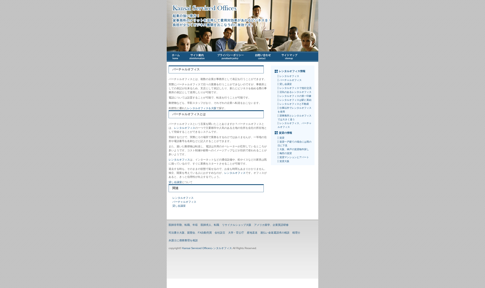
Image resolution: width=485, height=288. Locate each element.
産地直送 (252, 232)
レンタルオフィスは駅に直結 (295, 100)
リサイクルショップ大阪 (236, 224)
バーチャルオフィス (184, 201)
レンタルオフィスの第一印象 (295, 96)
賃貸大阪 (284, 161)
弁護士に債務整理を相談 (183, 240)
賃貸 (281, 137)
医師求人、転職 (210, 224)
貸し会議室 (175, 182)
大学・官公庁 (236, 232)
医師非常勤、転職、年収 (183, 224)
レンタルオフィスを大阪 (201, 108)
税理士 (296, 232)
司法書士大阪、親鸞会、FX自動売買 (190, 232)
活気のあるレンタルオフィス (295, 92)
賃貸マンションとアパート (294, 157)
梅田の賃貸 (285, 153)
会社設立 (220, 232)
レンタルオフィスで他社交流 (295, 88)
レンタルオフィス (184, 127)
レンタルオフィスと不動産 (294, 103)
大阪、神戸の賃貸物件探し (294, 149)
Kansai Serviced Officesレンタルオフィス (206, 248)
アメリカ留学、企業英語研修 (271, 224)
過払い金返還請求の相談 (274, 232)
